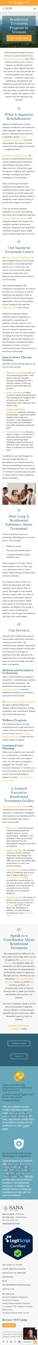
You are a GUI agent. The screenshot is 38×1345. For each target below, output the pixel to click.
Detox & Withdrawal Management (15, 1297)
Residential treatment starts (15, 155)
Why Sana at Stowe (12, 1265)
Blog (4, 1281)
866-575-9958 (8, 1214)
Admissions (7, 1277)
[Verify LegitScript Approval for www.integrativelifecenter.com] (17, 1261)
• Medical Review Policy (18, 1337)
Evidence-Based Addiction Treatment (16, 1303)
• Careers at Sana (18, 1334)
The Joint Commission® (19, 876)
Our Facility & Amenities (14, 1273)
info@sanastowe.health (11, 1223)
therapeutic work (9, 307)
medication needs (10, 689)
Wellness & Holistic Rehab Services (15, 1313)
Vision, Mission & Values (13, 1269)
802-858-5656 (8, 1217)
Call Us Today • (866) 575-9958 (19, 3)
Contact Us (8, 1289)
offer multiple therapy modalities (20, 701)
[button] (35, 9)
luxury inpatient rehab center (18, 257)
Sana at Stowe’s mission (13, 806)
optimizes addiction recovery (15, 218)
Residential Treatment (10, 1300)
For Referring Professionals (16, 1285)
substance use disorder (14, 59)
